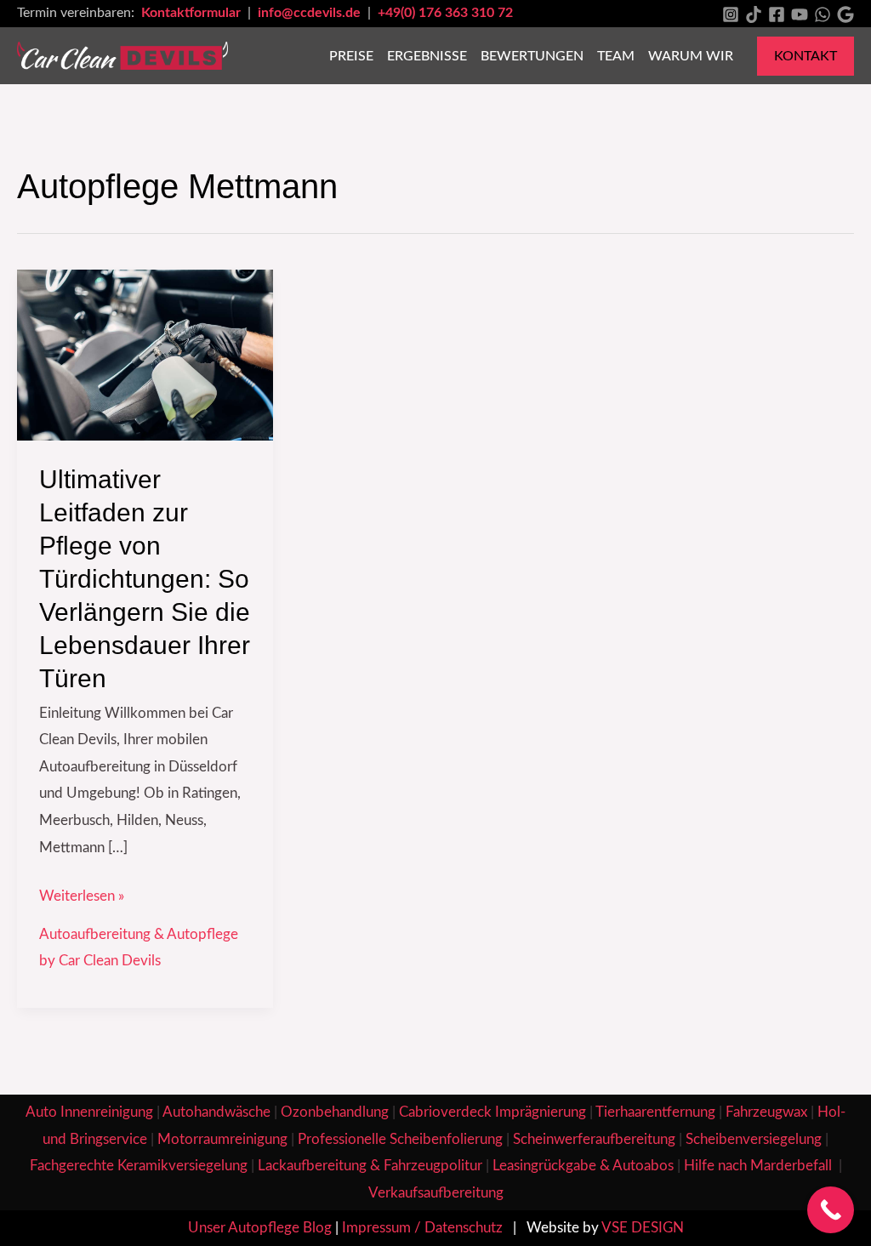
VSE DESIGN (642, 1227)
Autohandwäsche (216, 1112)
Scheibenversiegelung (754, 1139)
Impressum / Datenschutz (422, 1227)
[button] (805, 56)
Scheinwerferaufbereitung (594, 1139)
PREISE (351, 56)
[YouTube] (799, 14)
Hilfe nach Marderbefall (759, 1165)
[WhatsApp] (822, 14)
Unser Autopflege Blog (260, 1227)
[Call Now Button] (830, 1209)
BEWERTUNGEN (532, 56)
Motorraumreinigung (222, 1139)
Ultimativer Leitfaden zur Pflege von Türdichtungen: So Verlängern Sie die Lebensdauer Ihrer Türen (144, 578)
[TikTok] (753, 14)
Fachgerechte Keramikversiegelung (139, 1165)
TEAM (616, 56)
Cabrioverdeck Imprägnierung (492, 1112)
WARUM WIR (690, 56)
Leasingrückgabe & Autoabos (583, 1165)
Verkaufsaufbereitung (436, 1193)
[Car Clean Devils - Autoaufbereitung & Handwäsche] (122, 55)
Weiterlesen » (81, 893)
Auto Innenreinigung (89, 1112)
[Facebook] (776, 14)
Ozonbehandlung (335, 1112)
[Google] (845, 14)
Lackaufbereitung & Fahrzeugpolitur (370, 1165)
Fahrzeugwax (766, 1112)
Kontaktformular (192, 13)
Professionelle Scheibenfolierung (400, 1139)
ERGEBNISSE (427, 56)
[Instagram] (730, 14)
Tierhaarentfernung (655, 1112)
